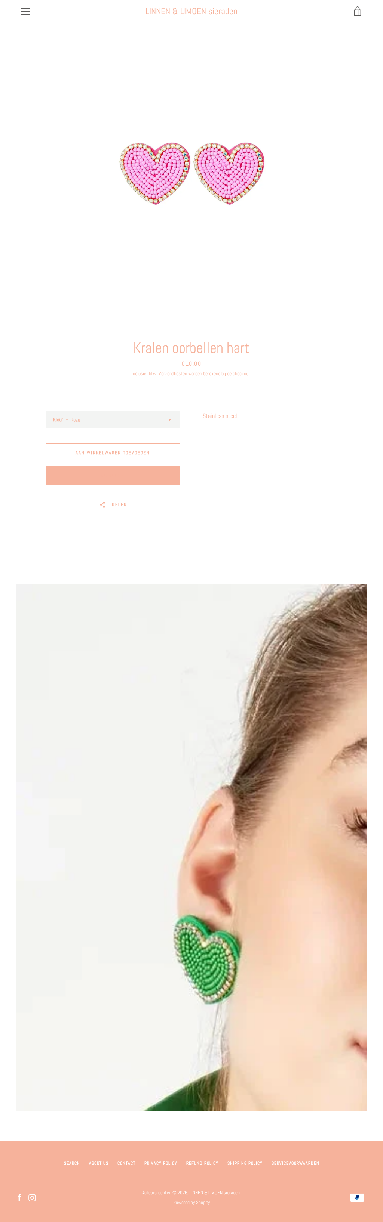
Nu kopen (113, 475)
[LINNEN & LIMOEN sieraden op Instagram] (32, 1197)
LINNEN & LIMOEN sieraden (191, 11)
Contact (126, 1163)
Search (72, 1163)
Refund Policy (202, 1163)
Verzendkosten (173, 373)
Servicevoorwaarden (295, 1163)
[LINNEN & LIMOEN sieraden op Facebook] (19, 1197)
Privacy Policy (160, 1163)
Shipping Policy (245, 1163)
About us (98, 1163)
